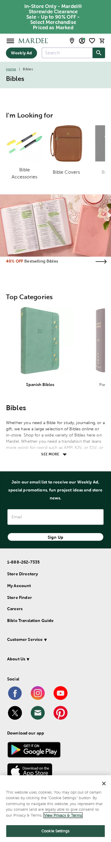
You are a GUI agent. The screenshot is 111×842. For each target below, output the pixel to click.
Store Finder (19, 597)
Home (11, 69)
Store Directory (22, 573)
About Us (16, 659)
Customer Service (25, 639)
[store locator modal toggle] (72, 41)
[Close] (103, 783)
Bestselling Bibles (41, 261)
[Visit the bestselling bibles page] (100, 261)
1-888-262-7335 (23, 562)
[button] (54, 640)
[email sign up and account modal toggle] (82, 41)
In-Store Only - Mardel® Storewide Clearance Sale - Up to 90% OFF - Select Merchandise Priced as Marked (53, 17)
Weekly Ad (21, 53)
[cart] (102, 40)
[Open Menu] (10, 40)
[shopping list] (92, 41)
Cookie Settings (55, 831)
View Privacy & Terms (63, 815)
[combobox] (67, 53)
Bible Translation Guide (30, 620)
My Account (19, 585)
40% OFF (14, 261)
